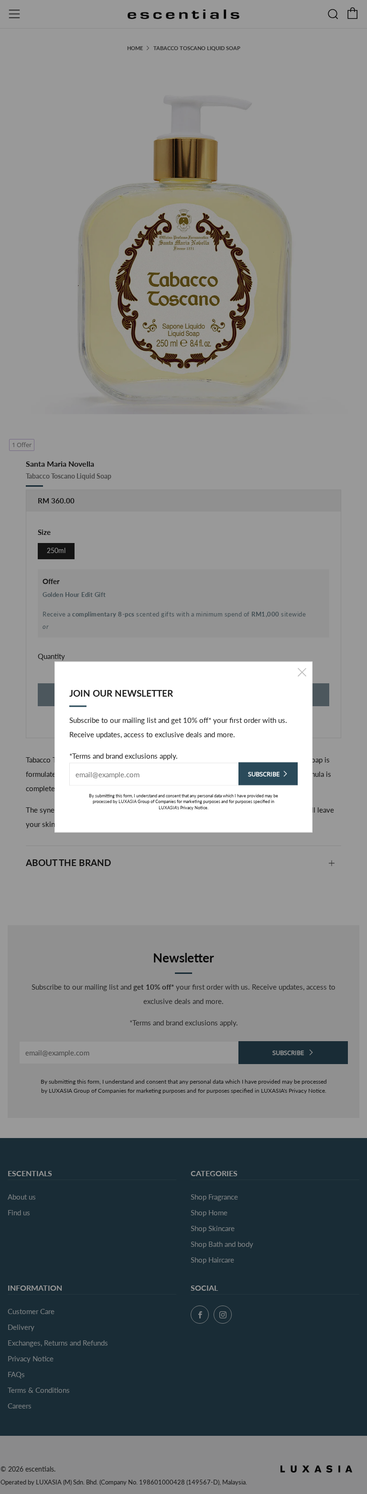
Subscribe (264, 773)
